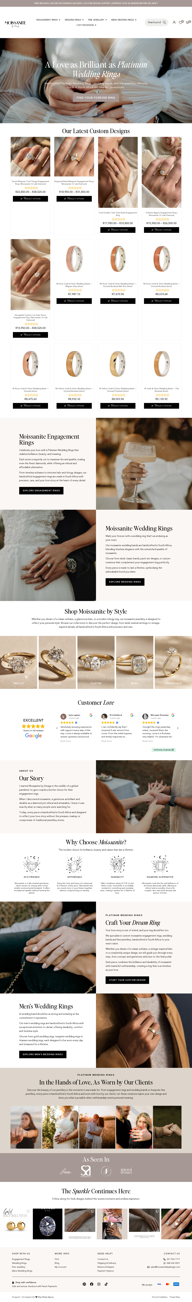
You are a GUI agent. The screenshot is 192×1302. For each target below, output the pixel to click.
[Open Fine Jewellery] (106, 19)
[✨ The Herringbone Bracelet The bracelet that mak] (144, 1224)
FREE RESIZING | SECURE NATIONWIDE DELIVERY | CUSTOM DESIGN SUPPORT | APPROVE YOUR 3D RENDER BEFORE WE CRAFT (96, 3)
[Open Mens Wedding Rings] (136, 19)
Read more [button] (65, 741)
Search (165, 24)
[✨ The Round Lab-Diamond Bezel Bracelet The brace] (79, 1224)
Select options (33, 199)
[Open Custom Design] (95, 25)
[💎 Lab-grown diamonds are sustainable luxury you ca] (47, 1224)
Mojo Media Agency (46, 1297)
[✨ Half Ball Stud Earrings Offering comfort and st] (15, 1224)
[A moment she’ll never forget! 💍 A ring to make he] (112, 1224)
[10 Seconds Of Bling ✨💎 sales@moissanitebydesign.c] (176, 1224)
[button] (2, 660)
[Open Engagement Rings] (59, 19)
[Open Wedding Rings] (83, 19)
